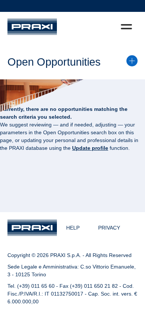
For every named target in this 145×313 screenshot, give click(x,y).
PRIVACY (109, 228)
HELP (73, 228)
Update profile (90, 148)
